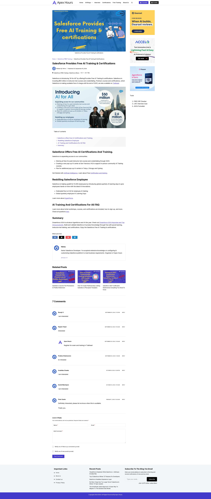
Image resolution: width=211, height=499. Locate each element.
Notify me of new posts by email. (64, 451)
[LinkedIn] (74, 237)
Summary (61, 145)
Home (81, 2)
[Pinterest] (68, 237)
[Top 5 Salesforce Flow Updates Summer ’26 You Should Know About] (114, 276)
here (67, 211)
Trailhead (116, 83)
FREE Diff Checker (140, 101)
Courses (144, 2)
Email (93, 425)
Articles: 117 (64, 257)
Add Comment (58, 431)
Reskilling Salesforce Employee (68, 140)
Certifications (106, 2)
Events (155, 2)
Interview (97, 2)
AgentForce (69, 198)
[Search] (132, 2)
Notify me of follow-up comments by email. (67, 446)
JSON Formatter (139, 106)
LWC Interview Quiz (140, 104)
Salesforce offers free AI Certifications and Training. (75, 138)
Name (56, 425)
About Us (126, 2)
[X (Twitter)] (61, 237)
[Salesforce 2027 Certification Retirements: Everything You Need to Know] (89, 276)
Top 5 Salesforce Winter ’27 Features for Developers (104, 476)
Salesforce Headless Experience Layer (100, 479)
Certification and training (98, 173)
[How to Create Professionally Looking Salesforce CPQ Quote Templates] (63, 276)
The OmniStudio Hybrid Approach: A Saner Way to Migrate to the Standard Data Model (103, 487)
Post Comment (58, 456)
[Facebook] (55, 237)
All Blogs (88, 2)
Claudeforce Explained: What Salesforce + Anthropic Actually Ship (104, 473)
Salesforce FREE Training (61, 73)
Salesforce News (74, 73)
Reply (123, 312)
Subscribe (152, 479)
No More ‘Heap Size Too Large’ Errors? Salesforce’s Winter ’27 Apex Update (104, 483)
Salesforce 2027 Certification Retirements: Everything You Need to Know (89, 287)
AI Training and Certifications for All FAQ (71, 143)
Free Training (117, 2)
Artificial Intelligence (71, 173)
